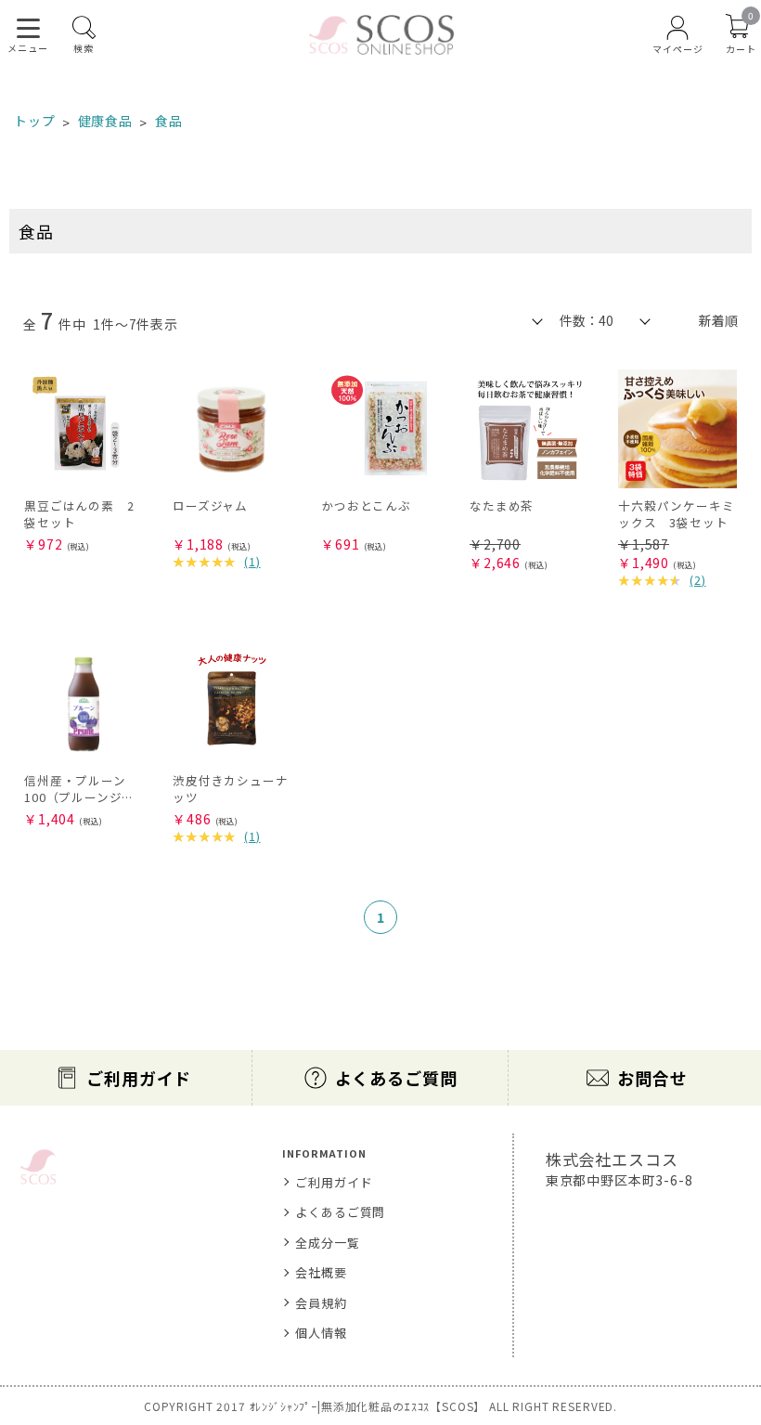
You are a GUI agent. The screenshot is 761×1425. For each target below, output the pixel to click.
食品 (169, 120)
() (252, 561)
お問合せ (652, 1078)
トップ (35, 120)
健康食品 (105, 120)
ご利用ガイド (138, 1078)
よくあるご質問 (396, 1078)
